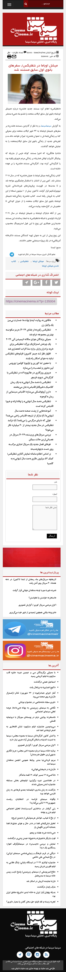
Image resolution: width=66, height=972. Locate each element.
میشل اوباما (38, 261)
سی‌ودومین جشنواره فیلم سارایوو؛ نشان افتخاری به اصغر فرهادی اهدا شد (30, 728)
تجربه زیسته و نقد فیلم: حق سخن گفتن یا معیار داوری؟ (30, 902)
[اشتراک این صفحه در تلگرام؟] (27, 283)
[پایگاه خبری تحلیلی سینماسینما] (33, 30)
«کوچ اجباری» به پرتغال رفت (42, 687)
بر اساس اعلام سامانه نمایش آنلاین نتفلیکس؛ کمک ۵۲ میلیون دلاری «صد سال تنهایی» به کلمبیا (30, 459)
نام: (55, 482)
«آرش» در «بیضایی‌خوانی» (43, 769)
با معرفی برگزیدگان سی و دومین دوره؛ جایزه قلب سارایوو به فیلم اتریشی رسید (30, 674)
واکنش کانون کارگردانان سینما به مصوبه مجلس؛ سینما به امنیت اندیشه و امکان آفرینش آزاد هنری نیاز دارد (30, 738)
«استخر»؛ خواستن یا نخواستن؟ (42, 598)
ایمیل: (54, 494)
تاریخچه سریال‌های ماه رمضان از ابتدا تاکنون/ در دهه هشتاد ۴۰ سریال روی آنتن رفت (30, 581)
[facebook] (46, 283)
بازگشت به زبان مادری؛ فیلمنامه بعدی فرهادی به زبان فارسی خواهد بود (30, 792)
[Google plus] (36, 283)
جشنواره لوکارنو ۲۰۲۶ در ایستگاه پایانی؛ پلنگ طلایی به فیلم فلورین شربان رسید (30, 864)
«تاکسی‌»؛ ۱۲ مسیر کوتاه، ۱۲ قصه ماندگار (37, 775)
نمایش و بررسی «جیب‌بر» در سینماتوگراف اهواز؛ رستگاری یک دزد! (30, 846)
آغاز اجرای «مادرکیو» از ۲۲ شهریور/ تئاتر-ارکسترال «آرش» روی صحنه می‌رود (30, 695)
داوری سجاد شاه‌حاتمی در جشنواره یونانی (36, 702)
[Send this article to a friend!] (14, 56)
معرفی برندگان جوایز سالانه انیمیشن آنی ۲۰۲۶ (28, 339)
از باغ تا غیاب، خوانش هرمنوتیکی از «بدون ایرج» (33, 818)
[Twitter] (56, 283)
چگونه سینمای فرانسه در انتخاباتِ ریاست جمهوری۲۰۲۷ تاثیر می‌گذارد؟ (30, 801)
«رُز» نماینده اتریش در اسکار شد (40, 881)
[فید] (46, 954)
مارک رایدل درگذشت (46, 887)
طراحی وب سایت (47, 968)
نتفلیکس (24, 261)
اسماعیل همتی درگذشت (44, 682)
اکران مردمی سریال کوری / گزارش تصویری (37, 605)
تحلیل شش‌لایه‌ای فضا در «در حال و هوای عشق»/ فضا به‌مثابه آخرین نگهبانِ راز (30, 825)
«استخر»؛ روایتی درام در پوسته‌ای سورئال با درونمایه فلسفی (30, 719)
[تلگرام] (20, 954)
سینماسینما (46, 126)
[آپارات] (29, 954)
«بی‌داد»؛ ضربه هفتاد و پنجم (42, 833)
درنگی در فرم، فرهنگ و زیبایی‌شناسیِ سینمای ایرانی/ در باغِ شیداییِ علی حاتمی (30, 855)
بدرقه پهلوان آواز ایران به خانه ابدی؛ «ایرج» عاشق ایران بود (30, 894)
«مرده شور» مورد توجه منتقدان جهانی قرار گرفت (34, 590)
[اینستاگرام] (37, 954)
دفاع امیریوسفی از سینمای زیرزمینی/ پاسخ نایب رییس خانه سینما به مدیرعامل (30, 874)
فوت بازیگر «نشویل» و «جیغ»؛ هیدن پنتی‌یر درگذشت (31, 838)
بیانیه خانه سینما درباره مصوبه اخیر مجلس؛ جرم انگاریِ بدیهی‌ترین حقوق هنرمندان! (30, 753)
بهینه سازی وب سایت (29, 968)
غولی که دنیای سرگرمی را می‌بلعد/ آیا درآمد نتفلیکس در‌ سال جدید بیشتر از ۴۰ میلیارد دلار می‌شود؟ (31, 425)
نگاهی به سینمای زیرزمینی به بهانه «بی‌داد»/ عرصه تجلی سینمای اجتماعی (30, 710)
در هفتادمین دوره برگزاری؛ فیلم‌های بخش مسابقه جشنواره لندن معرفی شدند (30, 782)
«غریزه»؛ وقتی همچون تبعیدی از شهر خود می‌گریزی (32, 612)
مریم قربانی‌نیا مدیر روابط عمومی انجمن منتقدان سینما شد (30, 762)
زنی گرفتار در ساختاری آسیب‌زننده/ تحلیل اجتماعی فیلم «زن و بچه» (30, 810)
